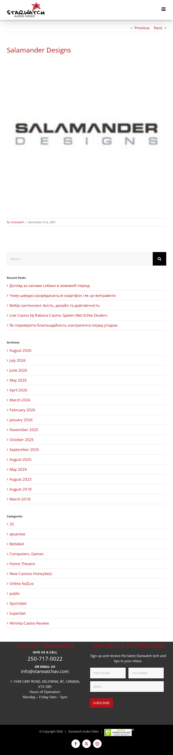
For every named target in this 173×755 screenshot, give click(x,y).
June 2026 (18, 370)
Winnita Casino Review (29, 623)
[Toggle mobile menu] (164, 9)
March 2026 (19, 400)
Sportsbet (18, 603)
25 (11, 524)
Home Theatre (22, 563)
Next (158, 27)
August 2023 (20, 479)
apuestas (17, 534)
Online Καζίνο (21, 583)
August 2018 (20, 489)
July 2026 (17, 360)
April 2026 (18, 390)
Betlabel (16, 543)
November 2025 (23, 429)
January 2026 (21, 419)
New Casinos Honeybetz (30, 573)
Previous (142, 27)
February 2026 (22, 409)
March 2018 (19, 499)
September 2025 (24, 449)
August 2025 (20, 459)
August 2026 (20, 350)
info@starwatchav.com (45, 671)
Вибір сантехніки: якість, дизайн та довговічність (54, 305)
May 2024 (18, 469)
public (14, 593)
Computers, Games (26, 553)
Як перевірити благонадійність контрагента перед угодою (63, 325)
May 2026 (18, 380)
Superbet (17, 613)
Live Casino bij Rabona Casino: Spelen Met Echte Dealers (58, 315)
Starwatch (17, 222)
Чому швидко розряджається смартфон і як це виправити (62, 295)
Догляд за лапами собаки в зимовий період (49, 285)
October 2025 (21, 439)
